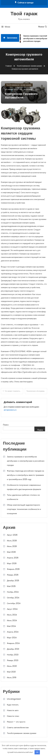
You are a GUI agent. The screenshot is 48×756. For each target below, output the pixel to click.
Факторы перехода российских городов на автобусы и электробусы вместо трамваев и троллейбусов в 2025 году (25, 475)
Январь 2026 (12, 574)
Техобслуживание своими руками (18, 85)
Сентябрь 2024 (14, 603)
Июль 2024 (12, 614)
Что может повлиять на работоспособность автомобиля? (14, 391)
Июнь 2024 (12, 620)
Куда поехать (13, 704)
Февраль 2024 (13, 643)
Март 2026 (12, 563)
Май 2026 (11, 552)
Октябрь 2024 (13, 597)
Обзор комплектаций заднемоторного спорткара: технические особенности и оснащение (24, 509)
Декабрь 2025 (13, 580)
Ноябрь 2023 (12, 654)
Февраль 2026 (13, 569)
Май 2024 (11, 626)
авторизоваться (10, 410)
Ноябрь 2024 (13, 592)
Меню (7, 26)
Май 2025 (11, 586)
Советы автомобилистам (18, 727)
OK (37, 752)
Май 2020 (11, 671)
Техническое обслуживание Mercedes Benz (36, 391)
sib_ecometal (26, 89)
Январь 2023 (12, 660)
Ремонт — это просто (16, 721)
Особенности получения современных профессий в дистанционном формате (24, 487)
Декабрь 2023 (13, 649)
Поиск (41, 26)
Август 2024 (12, 609)
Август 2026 (12, 535)
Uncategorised (14, 699)
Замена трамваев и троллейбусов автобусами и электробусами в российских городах (25, 460)
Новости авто (13, 710)
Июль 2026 (12, 540)
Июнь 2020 (12, 666)
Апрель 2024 (13, 632)
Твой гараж (24, 14)
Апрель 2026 (12, 557)
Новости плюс (13, 716)
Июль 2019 (11, 677)
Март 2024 (12, 637)
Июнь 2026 (12, 546)
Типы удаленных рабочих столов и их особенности (23, 497)
